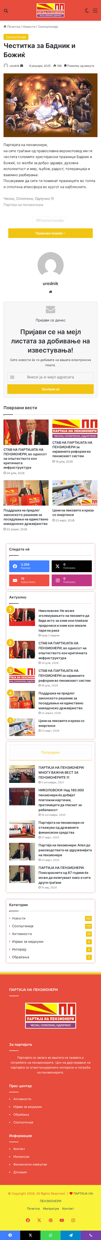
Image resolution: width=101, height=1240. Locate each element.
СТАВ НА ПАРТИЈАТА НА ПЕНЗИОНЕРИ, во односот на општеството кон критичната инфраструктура (25, 458)
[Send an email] (21, 65)
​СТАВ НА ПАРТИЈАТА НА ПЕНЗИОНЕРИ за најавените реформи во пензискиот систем (65, 675)
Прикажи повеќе (49, 233)
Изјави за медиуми (27, 941)
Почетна (13, 26)
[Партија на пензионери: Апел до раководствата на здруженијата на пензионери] (22, 851)
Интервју (19, 949)
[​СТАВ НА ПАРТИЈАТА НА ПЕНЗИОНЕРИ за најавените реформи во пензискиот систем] (74, 429)
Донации (20, 1172)
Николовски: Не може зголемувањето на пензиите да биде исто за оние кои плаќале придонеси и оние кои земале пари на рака (64, 620)
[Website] (50, 292)
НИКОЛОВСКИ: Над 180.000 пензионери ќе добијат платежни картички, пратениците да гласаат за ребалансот (61, 800)
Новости (29, 26)
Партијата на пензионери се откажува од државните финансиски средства (61, 827)
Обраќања (20, 957)
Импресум (21, 1156)
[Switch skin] (87, 12)
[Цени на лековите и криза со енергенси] (74, 493)
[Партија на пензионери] (50, 10)
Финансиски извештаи (30, 1164)
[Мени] (95, 12)
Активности (22, 934)
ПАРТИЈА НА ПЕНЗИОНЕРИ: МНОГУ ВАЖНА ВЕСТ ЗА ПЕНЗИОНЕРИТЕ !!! (61, 772)
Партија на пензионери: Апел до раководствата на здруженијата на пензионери (65, 850)
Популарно (50, 752)
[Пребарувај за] (6, 12)
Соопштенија (48, 26)
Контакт (19, 1149)
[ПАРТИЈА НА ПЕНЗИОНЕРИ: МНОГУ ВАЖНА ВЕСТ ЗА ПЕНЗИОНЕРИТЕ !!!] (22, 774)
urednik (14, 65)
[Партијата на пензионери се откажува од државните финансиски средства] (22, 829)
